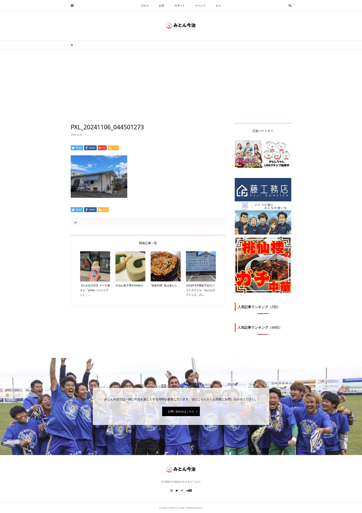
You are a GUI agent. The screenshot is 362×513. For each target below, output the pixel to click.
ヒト (218, 5)
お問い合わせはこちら (181, 411)
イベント (200, 5)
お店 (161, 5)
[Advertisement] (181, 94)
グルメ (145, 5)
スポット (179, 5)
